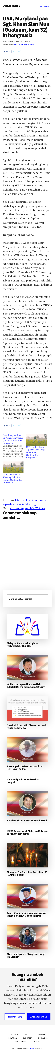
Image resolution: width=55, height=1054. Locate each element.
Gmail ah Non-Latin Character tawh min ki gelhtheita (26, 727)
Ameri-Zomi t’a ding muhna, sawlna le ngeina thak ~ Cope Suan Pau (26, 914)
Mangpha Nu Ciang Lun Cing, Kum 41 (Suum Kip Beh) (27, 873)
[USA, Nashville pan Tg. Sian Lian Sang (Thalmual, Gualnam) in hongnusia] (36, 440)
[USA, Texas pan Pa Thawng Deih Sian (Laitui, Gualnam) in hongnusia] (13, 467)
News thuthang (14, 1016)
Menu (46, 6)
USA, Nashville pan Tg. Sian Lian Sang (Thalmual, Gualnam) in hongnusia (35, 452)
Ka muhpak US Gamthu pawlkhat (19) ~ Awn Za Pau (25, 768)
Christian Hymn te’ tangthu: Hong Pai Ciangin (26, 955)
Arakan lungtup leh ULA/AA (27, 508)
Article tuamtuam (39, 1016)
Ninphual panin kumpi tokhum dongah (23, 781)
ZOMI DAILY (12, 5)
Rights (31, 1048)
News (26, 44)
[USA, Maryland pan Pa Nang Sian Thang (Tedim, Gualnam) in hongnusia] (14, 446)
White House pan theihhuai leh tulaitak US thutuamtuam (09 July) (26, 686)
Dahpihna (18, 44)
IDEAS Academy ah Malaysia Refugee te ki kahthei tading (27, 832)
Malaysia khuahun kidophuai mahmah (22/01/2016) (22, 644)
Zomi (32, 44)
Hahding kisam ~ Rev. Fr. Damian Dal (27, 820)
